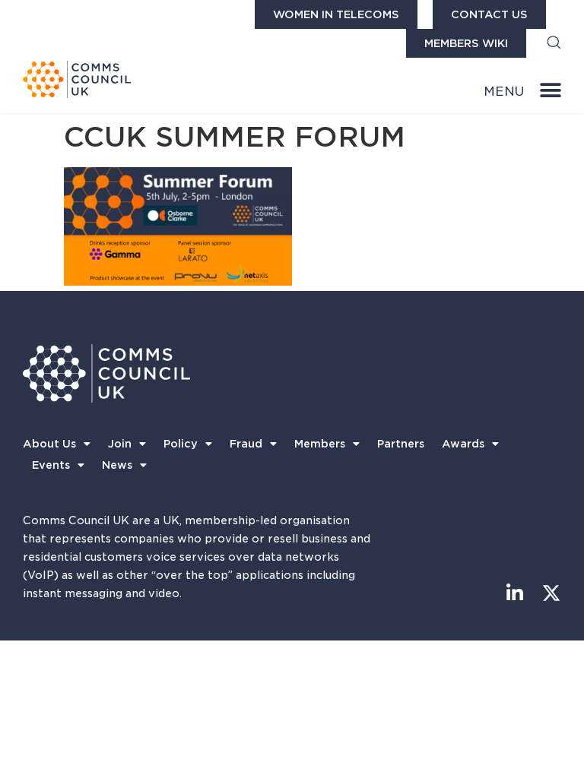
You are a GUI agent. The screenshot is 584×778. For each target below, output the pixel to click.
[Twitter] (551, 593)
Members (319, 444)
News (117, 465)
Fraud (246, 444)
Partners (400, 444)
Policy (180, 444)
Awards (463, 444)
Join (120, 444)
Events (51, 465)
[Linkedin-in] (515, 593)
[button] (554, 43)
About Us (49, 444)
